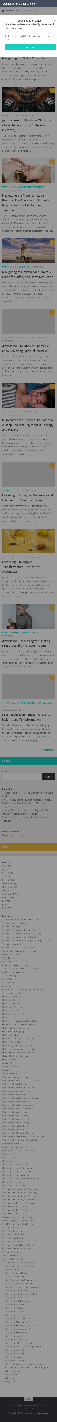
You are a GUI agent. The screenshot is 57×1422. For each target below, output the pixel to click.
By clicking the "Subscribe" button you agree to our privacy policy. (28, 38)
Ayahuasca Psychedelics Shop (18, 3)
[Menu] (53, 3)
